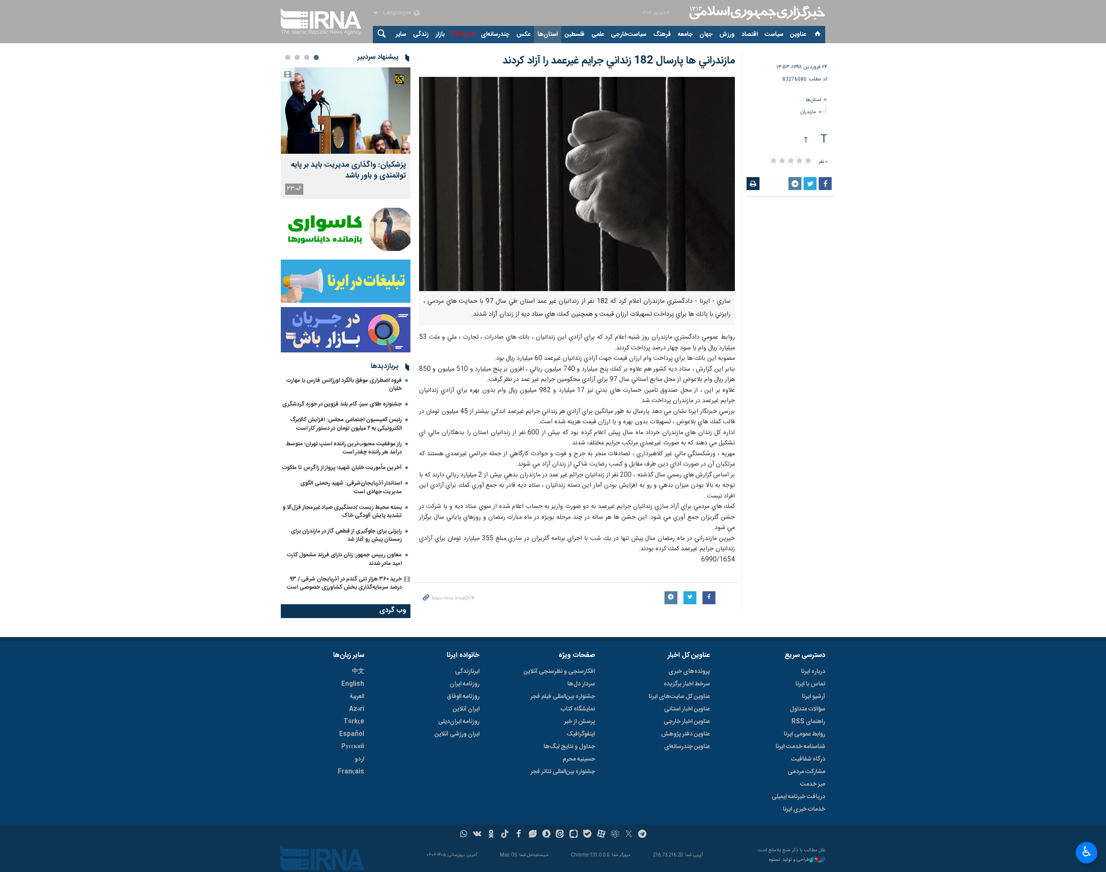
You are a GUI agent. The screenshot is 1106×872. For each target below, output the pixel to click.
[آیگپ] (573, 835)
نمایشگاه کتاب (578, 709)
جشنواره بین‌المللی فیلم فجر (563, 696)
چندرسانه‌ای (495, 34)
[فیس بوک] (518, 835)
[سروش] (546, 835)
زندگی (421, 34)
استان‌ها (547, 34)
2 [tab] (306, 57)
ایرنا (756, 13)
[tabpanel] (345, 133)
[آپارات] (601, 835)
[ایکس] (629, 835)
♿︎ (1087, 851)
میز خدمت (812, 784)
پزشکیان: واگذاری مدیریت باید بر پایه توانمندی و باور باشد (348, 170)
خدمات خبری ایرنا (804, 809)
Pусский (352, 747)
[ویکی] (477, 835)
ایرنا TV (460, 34)
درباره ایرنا (813, 671)
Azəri (356, 709)
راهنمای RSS (808, 722)
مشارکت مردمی (806, 772)
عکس (523, 34)
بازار (440, 34)
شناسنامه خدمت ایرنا (800, 747)
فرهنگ (662, 34)
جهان (705, 34)
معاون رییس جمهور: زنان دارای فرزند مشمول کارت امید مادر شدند (344, 559)
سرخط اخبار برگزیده (687, 684)
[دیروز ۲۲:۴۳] (345, 110)
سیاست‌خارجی (628, 34)
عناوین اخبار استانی (687, 709)
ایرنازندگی (467, 671)
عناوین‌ (798, 34)
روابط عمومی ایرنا (804, 734)
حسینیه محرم (579, 759)
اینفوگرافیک (580, 734)
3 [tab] (297, 57)
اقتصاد (749, 34)
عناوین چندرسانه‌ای (687, 747)
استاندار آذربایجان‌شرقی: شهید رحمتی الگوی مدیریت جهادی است (351, 487)
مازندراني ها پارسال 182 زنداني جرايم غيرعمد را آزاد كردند (618, 61)
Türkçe (353, 722)
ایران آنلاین (466, 709)
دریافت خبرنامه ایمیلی (798, 797)
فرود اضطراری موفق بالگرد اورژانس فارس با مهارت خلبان (344, 384)
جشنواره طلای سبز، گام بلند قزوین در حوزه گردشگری (342, 404)
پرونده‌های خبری (689, 671)
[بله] (587, 835)
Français (351, 772)
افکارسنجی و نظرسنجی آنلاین (559, 671)
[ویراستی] (532, 835)
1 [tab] (316, 57)
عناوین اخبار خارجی (687, 722)
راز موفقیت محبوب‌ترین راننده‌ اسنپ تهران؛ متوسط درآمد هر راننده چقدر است (344, 448)
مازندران (808, 112)
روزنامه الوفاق (463, 696)
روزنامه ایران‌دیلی (459, 722)
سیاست (774, 34)
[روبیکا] (615, 835)
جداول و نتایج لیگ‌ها (569, 747)
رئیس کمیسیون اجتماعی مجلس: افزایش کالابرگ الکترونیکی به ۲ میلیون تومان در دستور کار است (346, 424)
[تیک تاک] (505, 835)
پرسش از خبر (579, 722)
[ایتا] (560, 835)
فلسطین (575, 34)
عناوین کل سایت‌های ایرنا (679, 696)
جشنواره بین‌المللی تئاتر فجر (563, 772)
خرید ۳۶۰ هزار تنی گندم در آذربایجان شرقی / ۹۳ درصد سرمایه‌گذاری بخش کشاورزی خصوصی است (344, 583)
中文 (358, 671)
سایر (401, 34)
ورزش (726, 34)
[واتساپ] (464, 835)
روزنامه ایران (465, 684)
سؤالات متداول (807, 709)
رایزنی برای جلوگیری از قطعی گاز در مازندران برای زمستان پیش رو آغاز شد (346, 535)
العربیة (357, 696)
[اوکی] (491, 835)
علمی (597, 34)
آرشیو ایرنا (813, 696)
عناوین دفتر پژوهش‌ (685, 734)
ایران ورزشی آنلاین (457, 734)
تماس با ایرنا (810, 684)
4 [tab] (287, 57)
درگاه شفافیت (808, 759)
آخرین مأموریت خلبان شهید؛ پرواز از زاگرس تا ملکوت (342, 467)
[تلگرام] (642, 835)
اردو (359, 759)
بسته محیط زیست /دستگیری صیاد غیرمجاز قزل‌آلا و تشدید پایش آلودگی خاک (342, 511)
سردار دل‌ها (581, 684)
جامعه (685, 34)
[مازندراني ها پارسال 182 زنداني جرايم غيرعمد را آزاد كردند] (577, 184)
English (352, 684)
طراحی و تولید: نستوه (789, 860)
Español (351, 734)
